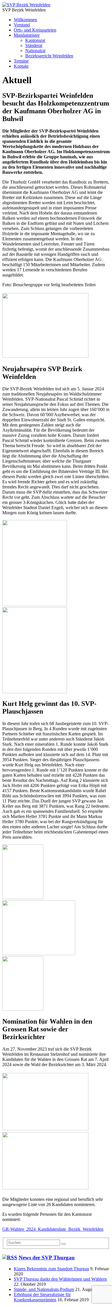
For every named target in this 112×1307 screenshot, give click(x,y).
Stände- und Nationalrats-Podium (44, 1289)
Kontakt (21, 66)
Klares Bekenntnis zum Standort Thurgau (51, 1268)
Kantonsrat (35, 40)
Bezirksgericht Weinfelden (49, 55)
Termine (21, 61)
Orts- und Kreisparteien (35, 30)
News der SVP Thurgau (47, 1258)
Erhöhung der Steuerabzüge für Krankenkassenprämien (42, 1297)
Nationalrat (35, 50)
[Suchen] (63, 1244)
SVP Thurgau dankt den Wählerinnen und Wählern (60, 1279)
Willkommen (25, 19)
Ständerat (33, 45)
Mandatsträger (27, 35)
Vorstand (22, 24)
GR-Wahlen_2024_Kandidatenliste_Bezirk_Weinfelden (52, 1229)
